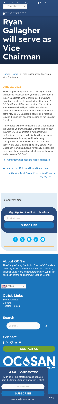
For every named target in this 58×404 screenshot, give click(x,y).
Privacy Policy (48, 397)
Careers (19, 3)
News (15, 74)
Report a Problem (31, 3)
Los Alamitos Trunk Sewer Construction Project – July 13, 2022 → (30, 175)
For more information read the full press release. (27, 160)
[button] (47, 326)
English (11, 6)
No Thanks (15, 399)
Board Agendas (9, 3)
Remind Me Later (28, 399)
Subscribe (23, 393)
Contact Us (43, 3)
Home (6, 74)
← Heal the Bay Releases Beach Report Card (26, 168)
